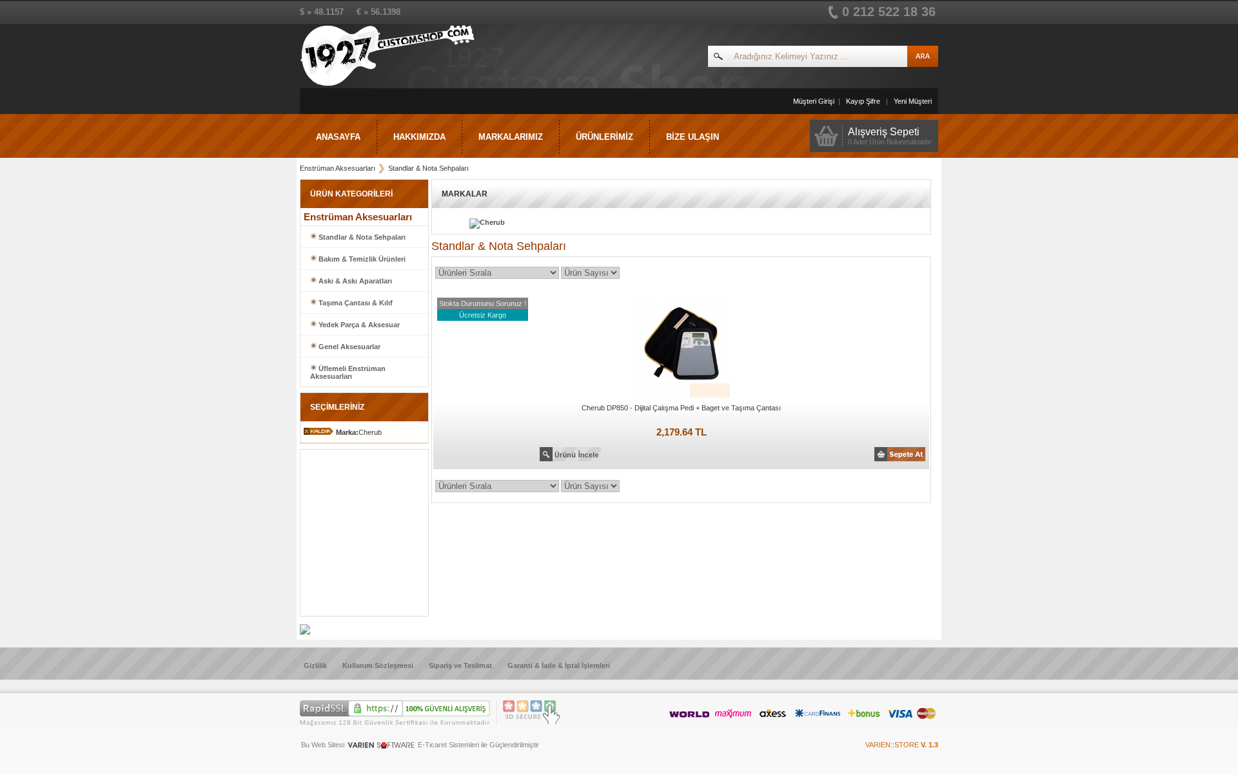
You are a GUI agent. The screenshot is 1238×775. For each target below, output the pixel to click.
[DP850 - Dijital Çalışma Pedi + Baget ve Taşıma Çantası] (681, 398)
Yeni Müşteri (913, 101)
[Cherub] (471, 222)
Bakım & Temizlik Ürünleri (361, 259)
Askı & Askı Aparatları (354, 281)
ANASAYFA (338, 137)
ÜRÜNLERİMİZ (604, 137)
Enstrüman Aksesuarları (337, 168)
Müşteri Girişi (813, 101)
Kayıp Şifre (863, 101)
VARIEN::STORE (901, 745)
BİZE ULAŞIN (692, 137)
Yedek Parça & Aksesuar (358, 325)
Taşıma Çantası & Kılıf (355, 303)
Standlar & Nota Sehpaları (428, 168)
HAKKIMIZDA (419, 137)
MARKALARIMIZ (510, 137)
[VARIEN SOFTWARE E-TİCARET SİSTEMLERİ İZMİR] (381, 748)
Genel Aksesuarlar (348, 346)
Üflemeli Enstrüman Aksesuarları (348, 372)
